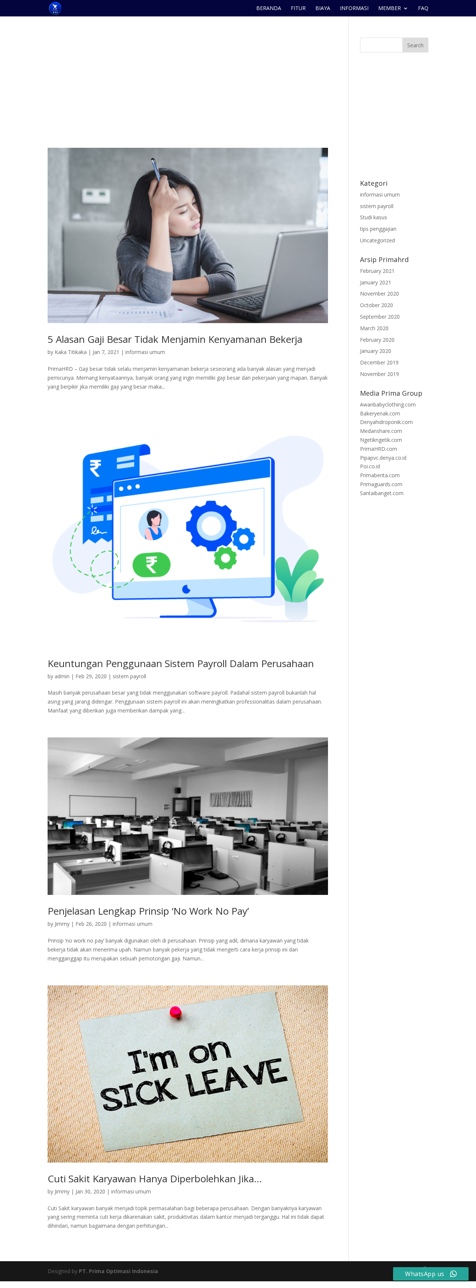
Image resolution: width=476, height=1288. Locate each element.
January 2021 (375, 282)
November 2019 (379, 373)
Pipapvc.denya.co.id (383, 457)
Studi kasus (373, 217)
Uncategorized (377, 240)
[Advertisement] (188, 93)
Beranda (268, 9)
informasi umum (145, 352)
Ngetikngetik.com (381, 439)
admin (62, 676)
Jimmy (62, 923)
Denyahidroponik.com (386, 421)
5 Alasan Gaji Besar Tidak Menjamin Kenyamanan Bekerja (175, 339)
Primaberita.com (380, 475)
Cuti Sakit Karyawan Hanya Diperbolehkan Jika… (155, 1178)
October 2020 (376, 305)
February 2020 (377, 339)
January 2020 (375, 350)
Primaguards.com (381, 484)
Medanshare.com (381, 430)
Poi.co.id (370, 466)
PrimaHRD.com (378, 448)
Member (389, 9)
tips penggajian (378, 228)
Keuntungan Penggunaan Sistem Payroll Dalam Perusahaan (181, 663)
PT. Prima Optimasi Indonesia (118, 1271)
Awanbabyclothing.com (388, 404)
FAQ (423, 9)
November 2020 (379, 293)
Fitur (298, 9)
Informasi (354, 9)
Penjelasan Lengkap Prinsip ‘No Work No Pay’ (148, 911)
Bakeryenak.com (380, 413)
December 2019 (379, 362)
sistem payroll (129, 676)
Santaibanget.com (381, 493)
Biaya (322, 9)
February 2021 (377, 270)
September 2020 (380, 316)
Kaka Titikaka (71, 352)
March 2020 (374, 328)
